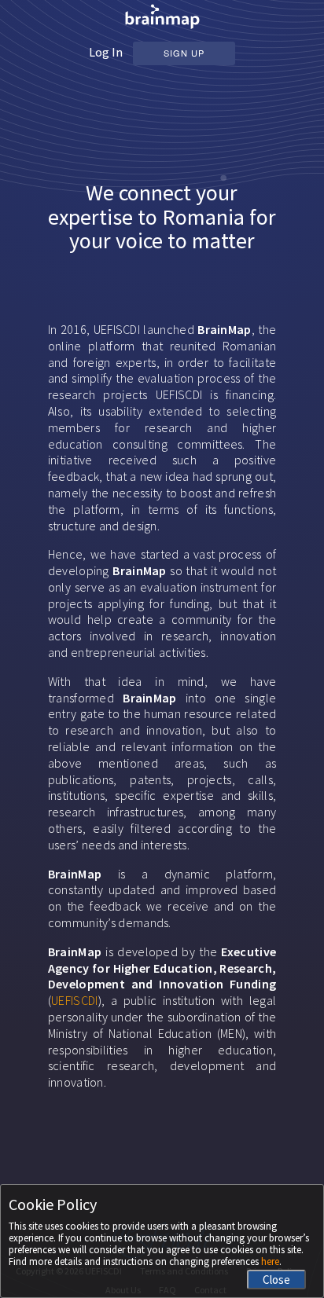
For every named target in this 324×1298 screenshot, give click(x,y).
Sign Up (184, 52)
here (270, 1261)
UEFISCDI (74, 1000)
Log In (106, 52)
